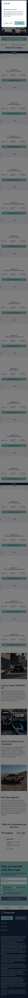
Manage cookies (8, 23)
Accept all (19, 23)
